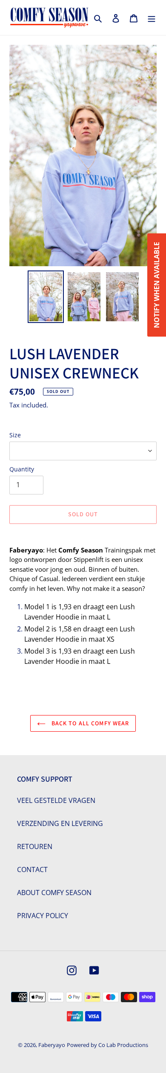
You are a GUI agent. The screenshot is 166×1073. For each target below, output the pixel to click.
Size (15, 435)
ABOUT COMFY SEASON (54, 892)
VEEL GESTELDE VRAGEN (56, 800)
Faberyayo (51, 1045)
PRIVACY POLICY (42, 915)
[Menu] (151, 17)
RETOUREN (34, 846)
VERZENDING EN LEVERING (60, 823)
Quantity (21, 469)
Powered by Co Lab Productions (107, 1045)
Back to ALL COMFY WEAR (89, 723)
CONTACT (32, 869)
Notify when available (156, 285)
